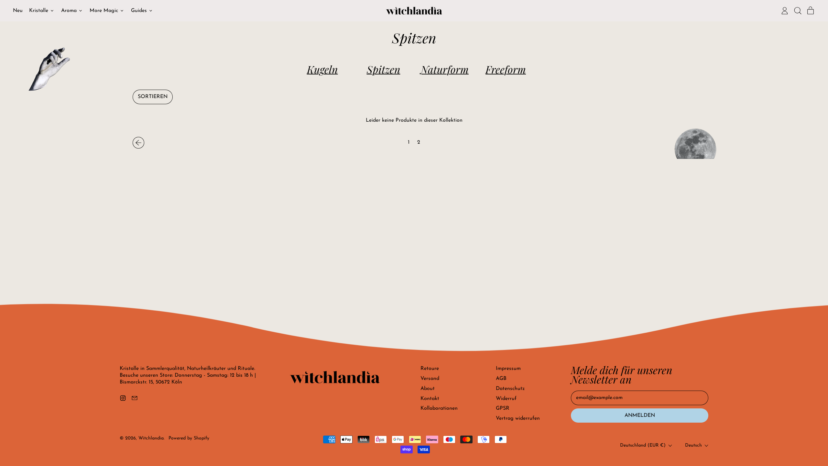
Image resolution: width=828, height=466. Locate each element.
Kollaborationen (439, 408)
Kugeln (322, 69)
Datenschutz (510, 388)
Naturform (444, 69)
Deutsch (693, 445)
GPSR (502, 408)
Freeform (505, 69)
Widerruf (506, 398)
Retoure (429, 368)
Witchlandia (151, 438)
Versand (429, 378)
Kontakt (429, 398)
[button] (797, 10)
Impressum (508, 368)
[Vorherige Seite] (138, 143)
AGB (501, 378)
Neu (18, 10)
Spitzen (383, 69)
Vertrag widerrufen (518, 418)
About (427, 388)
